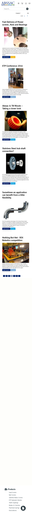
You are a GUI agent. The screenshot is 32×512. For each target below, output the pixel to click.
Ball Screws (12, 495)
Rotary (13, 139)
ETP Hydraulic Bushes (15, 500)
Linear (13, 57)
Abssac (13, 97)
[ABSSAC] (7, 3)
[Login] (25, 3)
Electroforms (13, 510)
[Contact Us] (29, 3)
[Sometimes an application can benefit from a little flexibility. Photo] (15, 219)
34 (6, 275)
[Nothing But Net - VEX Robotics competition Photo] (15, 262)
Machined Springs (14, 508)
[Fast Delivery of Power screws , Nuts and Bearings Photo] (15, 46)
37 (14, 275)
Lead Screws (12, 492)
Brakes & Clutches (14, 505)
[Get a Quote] (23, 508)
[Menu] (18, 3)
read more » (6, 57)
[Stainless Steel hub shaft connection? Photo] (15, 173)
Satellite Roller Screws (16, 497)
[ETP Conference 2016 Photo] (15, 88)
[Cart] (22, 3)
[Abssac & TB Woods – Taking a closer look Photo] (15, 130)
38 (16, 275)
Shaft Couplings (13, 503)
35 (9, 275)
